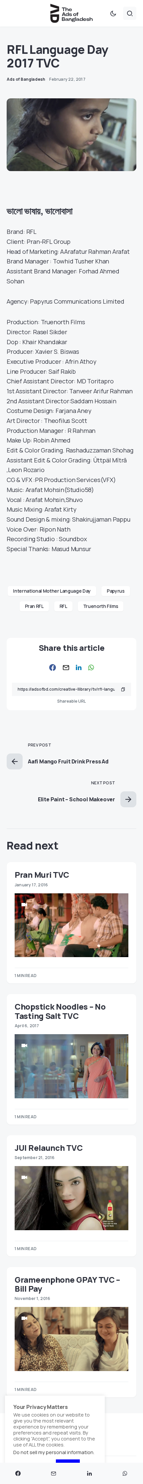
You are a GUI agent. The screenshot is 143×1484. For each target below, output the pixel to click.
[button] (113, 13)
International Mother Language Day (51, 591)
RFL (63, 606)
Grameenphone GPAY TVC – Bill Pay (67, 1284)
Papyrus (116, 591)
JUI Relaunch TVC (48, 1147)
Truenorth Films (100, 606)
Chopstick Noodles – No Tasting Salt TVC (60, 1011)
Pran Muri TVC (42, 874)
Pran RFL (34, 606)
